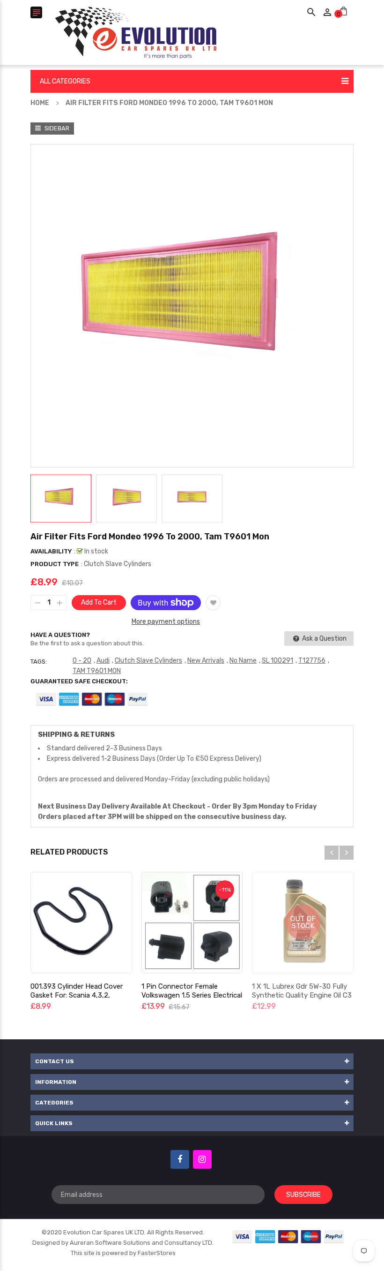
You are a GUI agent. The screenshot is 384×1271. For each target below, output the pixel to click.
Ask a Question (324, 639)
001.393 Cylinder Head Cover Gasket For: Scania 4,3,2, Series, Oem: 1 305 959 (76, 995)
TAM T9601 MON (97, 671)
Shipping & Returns (76, 734)
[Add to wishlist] (213, 602)
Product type (54, 563)
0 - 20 (82, 661)
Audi (103, 661)
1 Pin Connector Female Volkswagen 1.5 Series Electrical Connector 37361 (191, 995)
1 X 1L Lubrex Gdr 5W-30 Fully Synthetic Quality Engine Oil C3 (302, 990)
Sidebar (56, 128)
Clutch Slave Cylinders (148, 661)
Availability (51, 551)
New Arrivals (205, 661)
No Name (243, 661)
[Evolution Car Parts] (288, 1236)
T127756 (311, 661)
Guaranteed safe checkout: (79, 681)
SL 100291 (277, 661)
